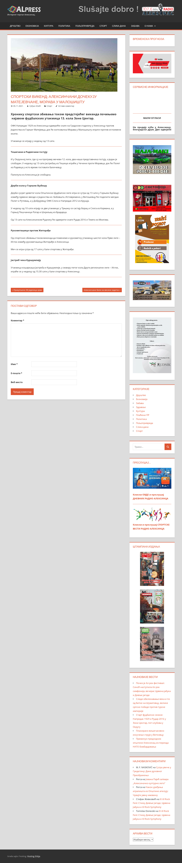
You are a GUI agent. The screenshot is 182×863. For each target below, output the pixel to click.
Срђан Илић (35, 106)
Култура (48, 26)
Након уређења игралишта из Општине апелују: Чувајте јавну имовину (150, 791)
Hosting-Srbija (33, 856)
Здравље (141, 407)
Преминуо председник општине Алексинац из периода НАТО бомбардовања (151, 742)
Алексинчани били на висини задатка (101, 290)
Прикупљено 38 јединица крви (27, 290)
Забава (135, 26)
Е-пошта (16, 373)
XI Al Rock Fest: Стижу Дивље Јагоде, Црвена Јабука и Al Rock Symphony (151, 803)
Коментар (17, 320)
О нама (149, 26)
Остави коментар (66, 106)
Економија (32, 26)
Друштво (15, 26)
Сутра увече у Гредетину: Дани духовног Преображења (152, 771)
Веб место (17, 382)
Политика (64, 26)
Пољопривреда (84, 26)
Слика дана (119, 26)
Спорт (103, 26)
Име (14, 364)
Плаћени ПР (142, 415)
